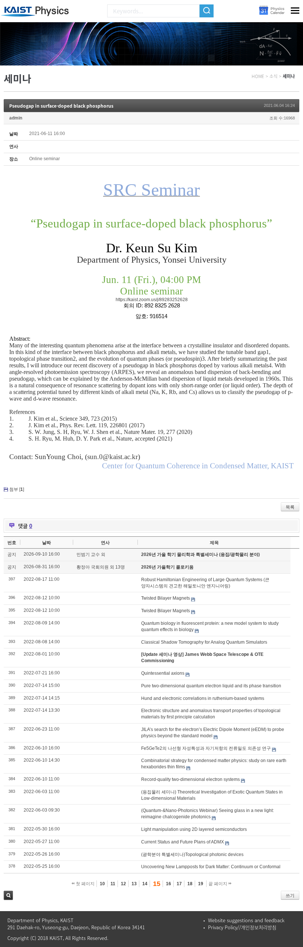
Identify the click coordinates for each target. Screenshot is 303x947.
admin (15, 118)
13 (134, 883)
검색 (8, 895)
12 (123, 883)
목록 (290, 507)
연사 (105, 542)
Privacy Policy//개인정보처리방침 (242, 927)
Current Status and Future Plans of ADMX (182, 842)
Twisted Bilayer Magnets (165, 598)
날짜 (46, 542)
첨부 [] (16, 489)
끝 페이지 (218, 883)
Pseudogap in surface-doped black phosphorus (61, 105)
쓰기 (290, 895)
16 (168, 883)
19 (200, 883)
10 (102, 883)
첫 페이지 (85, 883)
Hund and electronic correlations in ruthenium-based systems (202, 698)
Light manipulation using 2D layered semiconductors (194, 829)
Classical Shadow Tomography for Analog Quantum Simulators (204, 642)
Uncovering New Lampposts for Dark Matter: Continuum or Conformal (210, 866)
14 (144, 883)
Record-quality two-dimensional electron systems (190, 779)
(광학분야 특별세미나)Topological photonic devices (192, 854)
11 (112, 883)
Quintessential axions (162, 673)
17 (179, 883)
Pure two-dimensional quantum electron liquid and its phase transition (211, 685)
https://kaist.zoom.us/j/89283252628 (152, 299)
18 (190, 883)
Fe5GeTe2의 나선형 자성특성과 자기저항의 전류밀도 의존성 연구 (206, 748)
